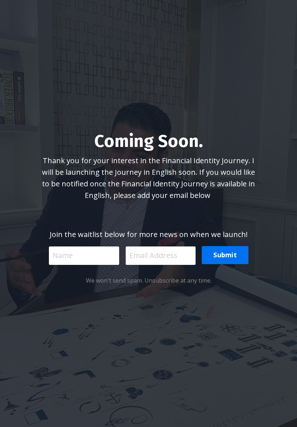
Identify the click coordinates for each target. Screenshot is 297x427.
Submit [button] (225, 254)
